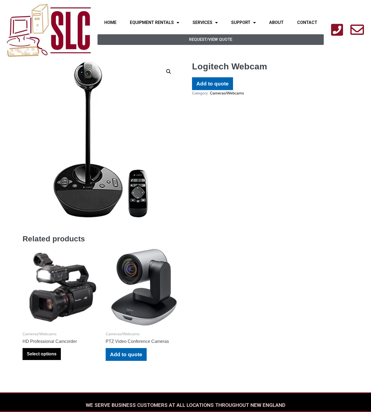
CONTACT (307, 22)
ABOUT (276, 22)
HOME (110, 22)
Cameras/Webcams (227, 93)
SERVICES (202, 22)
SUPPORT (240, 22)
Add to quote (212, 84)
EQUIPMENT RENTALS (152, 22)
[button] (211, 39)
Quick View (60, 318)
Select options (41, 354)
